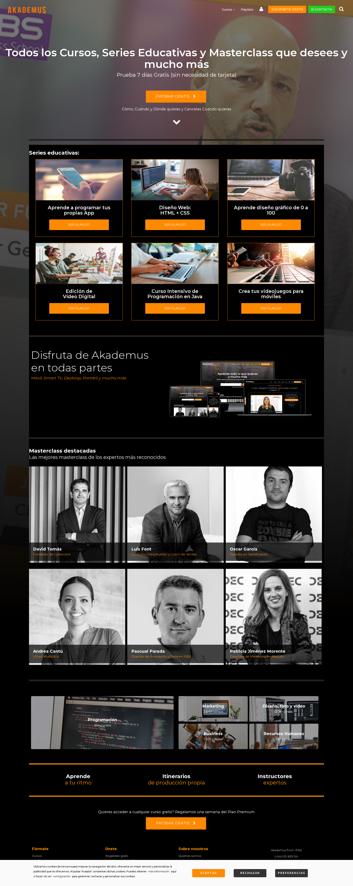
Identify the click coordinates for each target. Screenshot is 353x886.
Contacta (323, 9)
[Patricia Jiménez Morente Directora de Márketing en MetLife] (274, 616)
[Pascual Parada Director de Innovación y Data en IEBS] (175, 616)
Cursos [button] (227, 9)
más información (158, 871)
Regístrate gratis (116, 856)
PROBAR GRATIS (173, 96)
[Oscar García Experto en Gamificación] (274, 514)
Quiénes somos (190, 856)
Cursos (37, 856)
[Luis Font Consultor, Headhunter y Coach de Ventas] (175, 514)
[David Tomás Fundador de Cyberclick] (77, 514)
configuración (61, 876)
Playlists (247, 9)
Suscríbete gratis (287, 9)
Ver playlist (79, 225)
